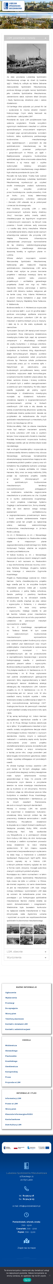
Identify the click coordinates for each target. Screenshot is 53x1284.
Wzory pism (10, 1013)
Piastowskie (11, 1056)
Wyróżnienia (14, 957)
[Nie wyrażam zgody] (49, 1275)
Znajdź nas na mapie (27, 1248)
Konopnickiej (11, 1072)
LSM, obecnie (15, 951)
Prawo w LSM (11, 1104)
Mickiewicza (11, 1045)
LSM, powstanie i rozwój (21, 37)
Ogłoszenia (10, 992)
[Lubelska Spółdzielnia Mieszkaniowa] (13, 6)
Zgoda (27, 1280)
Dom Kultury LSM (13, 1125)
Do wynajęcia (11, 1008)
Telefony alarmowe (14, 1019)
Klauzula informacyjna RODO (19, 1114)
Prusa (8, 1077)
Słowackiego (11, 1051)
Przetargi (9, 1003)
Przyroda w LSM (12, 1082)
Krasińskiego (11, 1061)
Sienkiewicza (11, 1066)
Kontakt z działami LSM (16, 1024)
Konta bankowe (12, 1119)
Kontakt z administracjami (17, 1029)
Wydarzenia (11, 998)
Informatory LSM (13, 1098)
